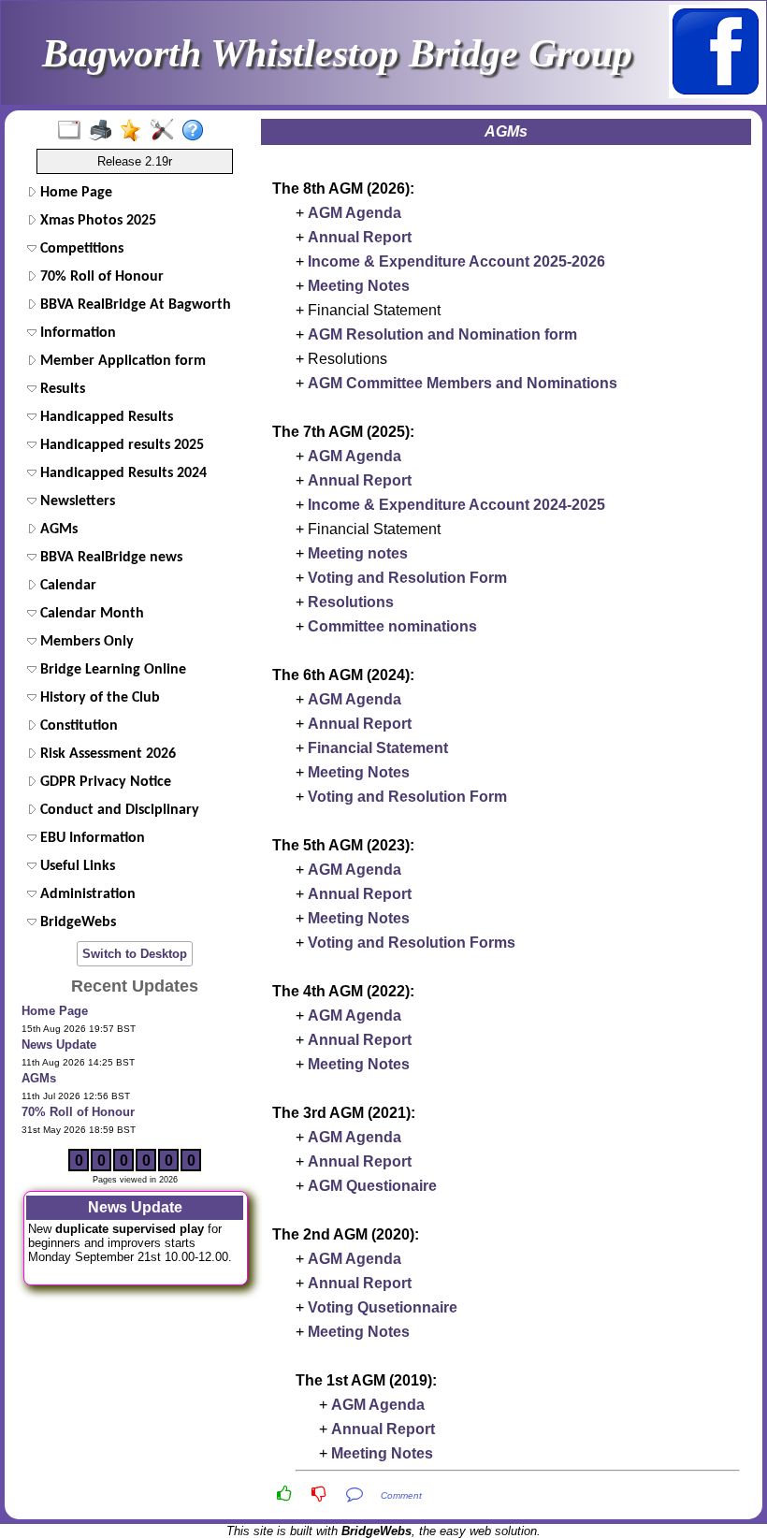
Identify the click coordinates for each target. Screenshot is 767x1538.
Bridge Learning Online (111, 669)
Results (60, 389)
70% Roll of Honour (100, 276)
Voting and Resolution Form (407, 578)
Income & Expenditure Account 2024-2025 (456, 505)
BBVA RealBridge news (109, 557)
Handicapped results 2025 (120, 445)
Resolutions (351, 602)
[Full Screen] (73, 131)
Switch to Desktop (134, 954)
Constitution (77, 725)
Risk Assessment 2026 (106, 754)
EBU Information (90, 838)
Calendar (66, 585)
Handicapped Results (104, 417)
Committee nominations (392, 626)
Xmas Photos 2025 (96, 220)
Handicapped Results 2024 (121, 473)
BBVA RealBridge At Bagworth (133, 304)
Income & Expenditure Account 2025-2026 (456, 261)
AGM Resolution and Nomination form (442, 334)
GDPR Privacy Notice (103, 782)
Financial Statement (378, 748)
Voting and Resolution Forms (411, 942)
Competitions (79, 248)
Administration (86, 894)
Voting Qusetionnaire (382, 1307)
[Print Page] (104, 131)
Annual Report (360, 237)
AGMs (57, 529)
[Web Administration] (166, 131)
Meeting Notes (359, 286)
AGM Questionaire (372, 1186)
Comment (401, 1495)
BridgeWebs (76, 922)
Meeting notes (358, 553)
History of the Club (98, 697)
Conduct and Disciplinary (117, 810)
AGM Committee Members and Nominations (462, 383)
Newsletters (75, 501)
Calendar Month (90, 613)
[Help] (196, 131)
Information (76, 333)
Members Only (85, 641)
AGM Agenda (354, 213)
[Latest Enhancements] (135, 131)
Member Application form (121, 361)
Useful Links (75, 866)
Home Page (74, 192)
